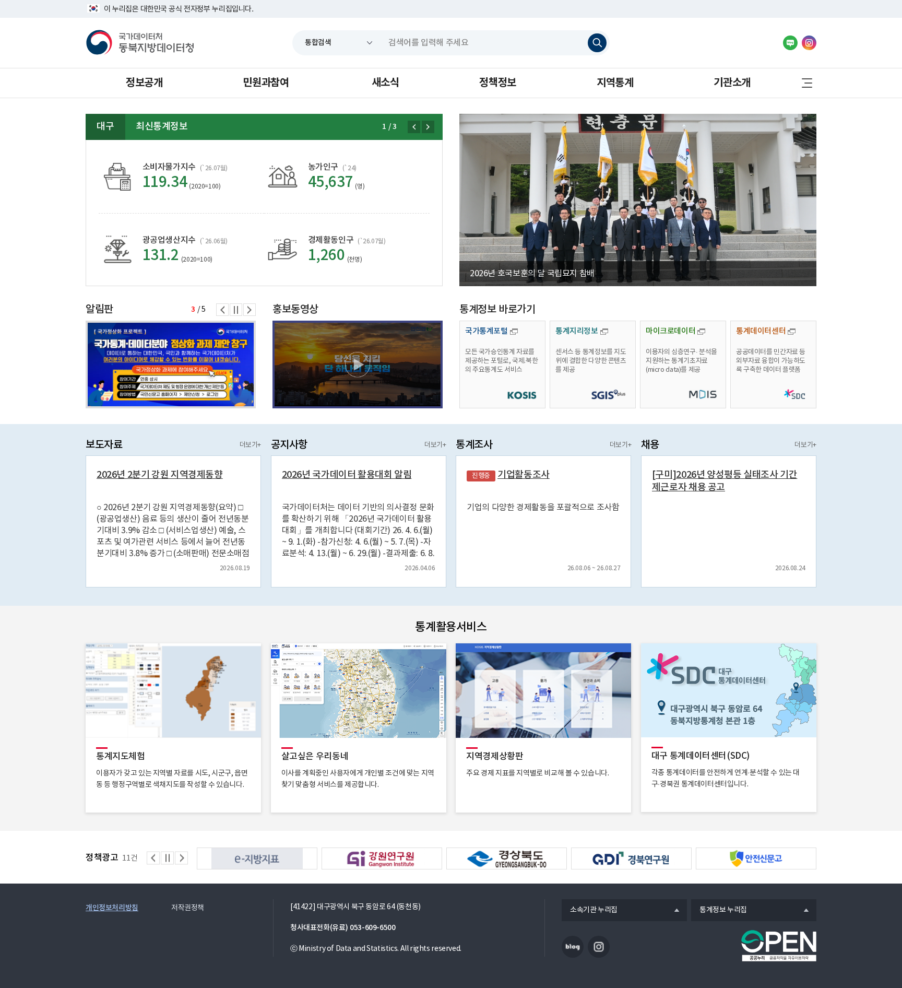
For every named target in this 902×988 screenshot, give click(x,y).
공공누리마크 (778, 946)
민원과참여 (266, 83)
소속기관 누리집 (590, 911)
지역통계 (615, 83)
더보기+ (250, 445)
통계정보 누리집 (719, 911)
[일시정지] (236, 309)
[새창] (358, 364)
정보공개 (144, 83)
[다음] (428, 127)
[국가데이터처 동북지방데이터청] (140, 42)
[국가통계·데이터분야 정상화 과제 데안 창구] (171, 364)
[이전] (414, 127)
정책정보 (497, 83)
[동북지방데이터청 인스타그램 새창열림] (809, 43)
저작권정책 (187, 908)
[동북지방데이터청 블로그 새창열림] (790, 43)
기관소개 (732, 83)
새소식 (385, 83)
